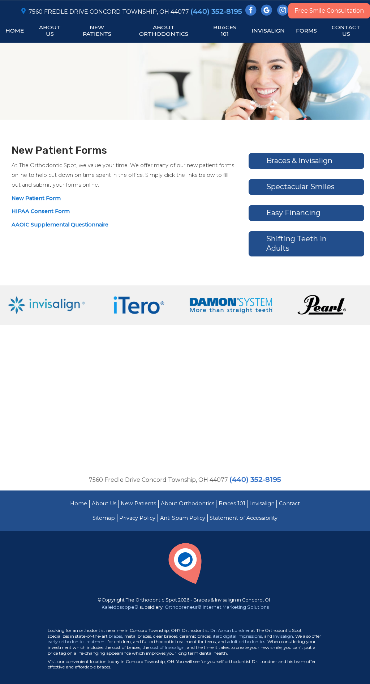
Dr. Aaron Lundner (230, 630)
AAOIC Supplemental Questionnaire (60, 224)
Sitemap (103, 518)
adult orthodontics (246, 641)
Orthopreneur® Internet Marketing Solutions (217, 607)
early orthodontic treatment (77, 641)
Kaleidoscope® (120, 607)
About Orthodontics (187, 503)
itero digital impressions (237, 636)
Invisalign (262, 503)
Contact (289, 503)
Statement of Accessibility (244, 518)
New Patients (138, 503)
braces (115, 636)
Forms (306, 30)
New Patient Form (36, 198)
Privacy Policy (137, 518)
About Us (104, 503)
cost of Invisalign (167, 647)
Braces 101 (232, 503)
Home (14, 30)
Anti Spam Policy (182, 518)
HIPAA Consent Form (41, 211)
